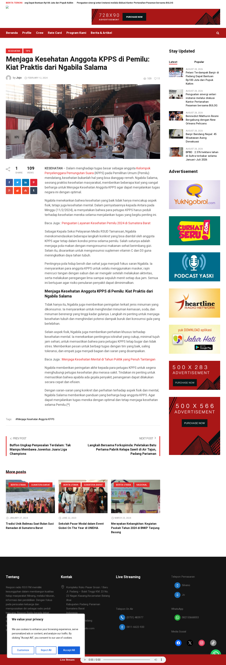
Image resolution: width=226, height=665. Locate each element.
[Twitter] (17, 182)
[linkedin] (25, 182)
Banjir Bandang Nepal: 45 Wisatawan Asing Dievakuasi (201, 138)
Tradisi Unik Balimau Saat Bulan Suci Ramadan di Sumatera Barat (30, 526)
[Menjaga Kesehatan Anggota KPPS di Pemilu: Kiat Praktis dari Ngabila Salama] (83, 121)
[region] (46, 636)
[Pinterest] (33, 182)
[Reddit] (17, 190)
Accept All (69, 650)
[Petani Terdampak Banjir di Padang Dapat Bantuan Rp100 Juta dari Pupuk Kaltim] (176, 72)
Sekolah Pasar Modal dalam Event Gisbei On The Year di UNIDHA (81, 526)
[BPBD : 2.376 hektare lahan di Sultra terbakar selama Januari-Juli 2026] (176, 152)
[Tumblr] (33, 190)
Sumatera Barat (40, 484)
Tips (28, 51)
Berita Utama (18, 484)
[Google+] (9, 190)
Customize (23, 650)
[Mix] (25, 190)
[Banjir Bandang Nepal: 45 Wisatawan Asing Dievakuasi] (176, 134)
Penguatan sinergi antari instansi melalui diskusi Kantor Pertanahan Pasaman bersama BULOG (106, 2)
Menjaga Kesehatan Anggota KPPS (35, 419)
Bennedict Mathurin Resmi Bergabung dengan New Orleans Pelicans (202, 119)
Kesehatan (14, 51)
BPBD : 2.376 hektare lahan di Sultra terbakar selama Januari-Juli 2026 (202, 156)
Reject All (46, 650)
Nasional (141, 484)
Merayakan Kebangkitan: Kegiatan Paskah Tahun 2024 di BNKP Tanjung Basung (135, 528)
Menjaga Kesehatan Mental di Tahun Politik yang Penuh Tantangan (108, 359)
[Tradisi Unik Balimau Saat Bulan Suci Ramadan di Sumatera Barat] (30, 496)
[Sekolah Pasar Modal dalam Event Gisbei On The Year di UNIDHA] (83, 496)
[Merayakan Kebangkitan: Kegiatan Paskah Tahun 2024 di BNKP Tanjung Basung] (135, 496)
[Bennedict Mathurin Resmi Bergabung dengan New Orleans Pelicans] (176, 115)
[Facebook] (9, 182)
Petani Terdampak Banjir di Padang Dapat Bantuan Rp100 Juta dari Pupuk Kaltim (202, 78)
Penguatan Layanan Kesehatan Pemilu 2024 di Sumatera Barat (106, 223)
